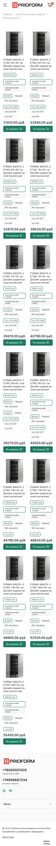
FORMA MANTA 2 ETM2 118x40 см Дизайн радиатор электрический (14, 492)
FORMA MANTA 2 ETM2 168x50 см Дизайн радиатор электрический (14, 686)
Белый (8, 96)
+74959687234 (14, 780)
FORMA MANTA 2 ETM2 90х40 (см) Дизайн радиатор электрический (14, 385)
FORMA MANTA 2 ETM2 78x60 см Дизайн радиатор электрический (41, 278)
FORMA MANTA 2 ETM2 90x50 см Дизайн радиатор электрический (41, 385)
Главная (7, 14)
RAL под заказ (11, 100)
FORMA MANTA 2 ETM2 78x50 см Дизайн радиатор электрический (14, 278)
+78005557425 (14, 770)
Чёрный (18, 96)
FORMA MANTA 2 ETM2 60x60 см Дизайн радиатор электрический (14, 171)
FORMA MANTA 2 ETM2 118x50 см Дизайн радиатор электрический (41, 492)
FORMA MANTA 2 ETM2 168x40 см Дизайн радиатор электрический (41, 589)
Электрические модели (30, 14)
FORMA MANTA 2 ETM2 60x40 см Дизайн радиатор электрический (14, 64)
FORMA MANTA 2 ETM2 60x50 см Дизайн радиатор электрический (41, 64)
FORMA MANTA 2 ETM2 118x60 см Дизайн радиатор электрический (14, 589)
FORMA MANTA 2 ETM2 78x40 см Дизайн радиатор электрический (41, 171)
